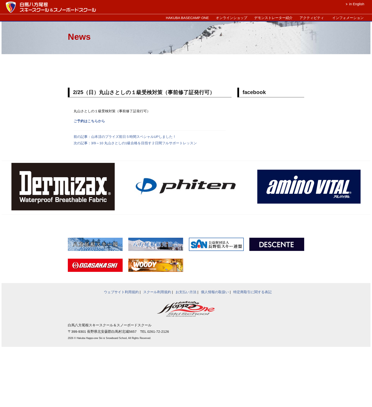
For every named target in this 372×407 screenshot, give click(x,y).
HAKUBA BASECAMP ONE (187, 18)
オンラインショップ (231, 18)
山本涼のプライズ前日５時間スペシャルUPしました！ (133, 137)
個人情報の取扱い (215, 292)
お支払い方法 (186, 292)
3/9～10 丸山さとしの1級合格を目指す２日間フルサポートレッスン (144, 143)
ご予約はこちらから (89, 121)
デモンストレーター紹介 (273, 18)
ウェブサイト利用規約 (121, 292)
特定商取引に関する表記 (252, 292)
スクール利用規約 (157, 292)
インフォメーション (348, 18)
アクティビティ (312, 18)
